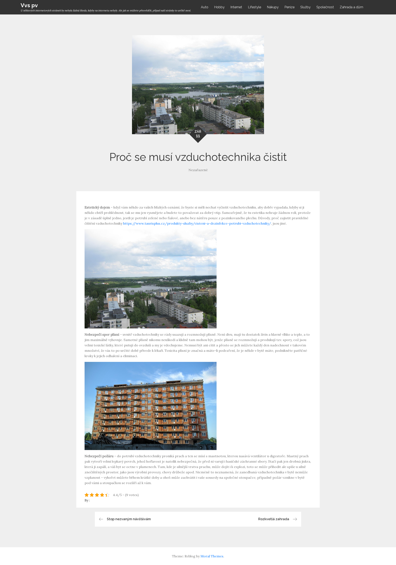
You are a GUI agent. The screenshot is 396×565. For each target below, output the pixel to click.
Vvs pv (29, 5)
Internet (236, 7)
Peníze (289, 7)
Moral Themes (211, 556)
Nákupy (273, 7)
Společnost (325, 7)
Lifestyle (254, 7)
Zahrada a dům (351, 7)
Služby (305, 7)
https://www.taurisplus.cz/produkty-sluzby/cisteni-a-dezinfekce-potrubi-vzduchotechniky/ (197, 223)
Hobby (219, 7)
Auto (204, 7)
